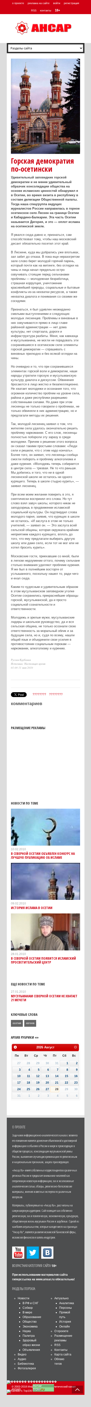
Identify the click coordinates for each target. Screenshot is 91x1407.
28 (56, 1089)
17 (19, 1082)
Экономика (30, 1326)
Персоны (65, 1308)
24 (19, 1089)
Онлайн (64, 1326)
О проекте (61, 1331)
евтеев (30, 1023)
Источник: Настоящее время (28, 663)
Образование (32, 1317)
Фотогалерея (27, 1368)
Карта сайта (62, 1354)
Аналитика (66, 1303)
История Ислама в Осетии (31, 907)
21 (56, 1082)
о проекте (18, 3)
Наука (27, 1331)
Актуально (61, 1298)
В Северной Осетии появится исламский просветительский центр (43, 960)
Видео (22, 1354)
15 (66, 1076)
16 (76, 1076)
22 (66, 1082)
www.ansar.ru (45, 1279)
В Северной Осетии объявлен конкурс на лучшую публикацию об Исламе (43, 855)
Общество (30, 1321)
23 (76, 1082)
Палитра (29, 1335)
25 (28, 1089)
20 (47, 1082)
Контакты (60, 1350)
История (65, 1321)
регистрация (71, 3)
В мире (27, 1312)
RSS (33, 10)
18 (28, 1082)
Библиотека (26, 1363)
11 (28, 1076)
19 (38, 1082)
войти (56, 3)
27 (47, 1089)
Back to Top (77, 1389)
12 (38, 1076)
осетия (17, 1023)
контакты (45, 10)
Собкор (28, 1308)
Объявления (31, 1350)
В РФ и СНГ (31, 1303)
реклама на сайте (39, 3)
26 (38, 1089)
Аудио (22, 1359)
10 (19, 1076)
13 (47, 1076)
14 (56, 1076)
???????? (39, 694)
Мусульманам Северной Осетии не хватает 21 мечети (44, 998)
